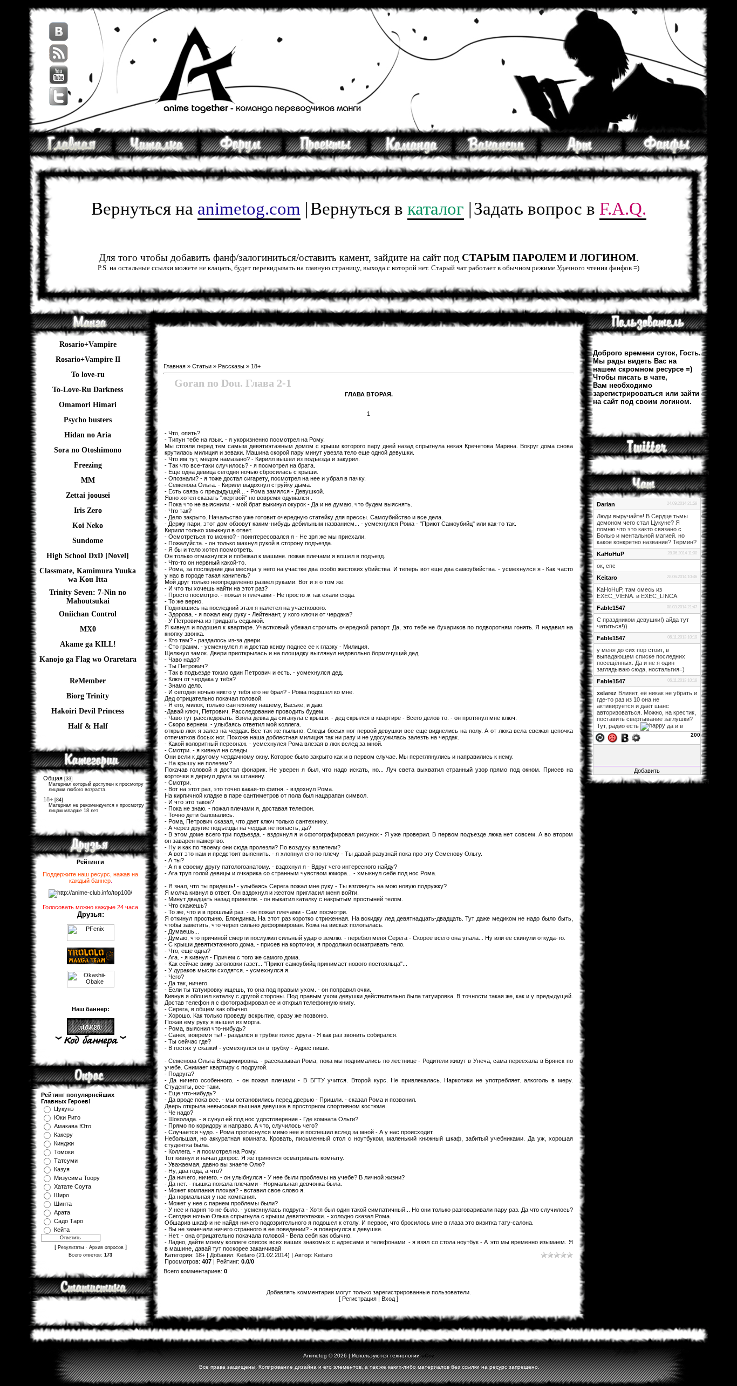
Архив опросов (106, 1247)
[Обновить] (600, 737)
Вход (388, 1298)
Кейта (62, 1229)
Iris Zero (88, 510)
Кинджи (64, 1143)
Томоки (64, 1152)
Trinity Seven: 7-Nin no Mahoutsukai (87, 593)
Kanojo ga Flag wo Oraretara (88, 659)
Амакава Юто (72, 1126)
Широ (61, 1195)
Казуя (62, 1169)
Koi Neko (87, 526)
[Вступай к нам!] (496, 151)
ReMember (88, 681)
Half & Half (88, 726)
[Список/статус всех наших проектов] (326, 151)
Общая (53, 778)
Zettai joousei (88, 495)
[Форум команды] (241, 151)
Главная (174, 366)
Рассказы (231, 366)
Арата (62, 1212)
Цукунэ (64, 1109)
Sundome (87, 541)
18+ (48, 799)
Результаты (71, 1247)
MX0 (88, 629)
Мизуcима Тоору (77, 1178)
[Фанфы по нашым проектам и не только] (666, 151)
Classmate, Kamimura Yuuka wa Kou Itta (87, 572)
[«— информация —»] (90, 1041)
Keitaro (245, 1255)
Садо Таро (68, 1221)
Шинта (63, 1203)
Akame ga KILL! (88, 644)
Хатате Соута (72, 1186)
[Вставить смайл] (612, 737)
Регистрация (359, 1298)
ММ (88, 480)
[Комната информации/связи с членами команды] (411, 151)
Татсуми (66, 1160)
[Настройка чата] (636, 737)
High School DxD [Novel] (87, 556)
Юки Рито (67, 1117)
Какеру (63, 1134)
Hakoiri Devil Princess (87, 711)
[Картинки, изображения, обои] (581, 151)
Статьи (201, 366)
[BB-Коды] (624, 737)
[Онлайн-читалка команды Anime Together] (156, 151)
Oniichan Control (88, 614)
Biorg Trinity (87, 696)
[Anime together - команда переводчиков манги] (71, 151)
